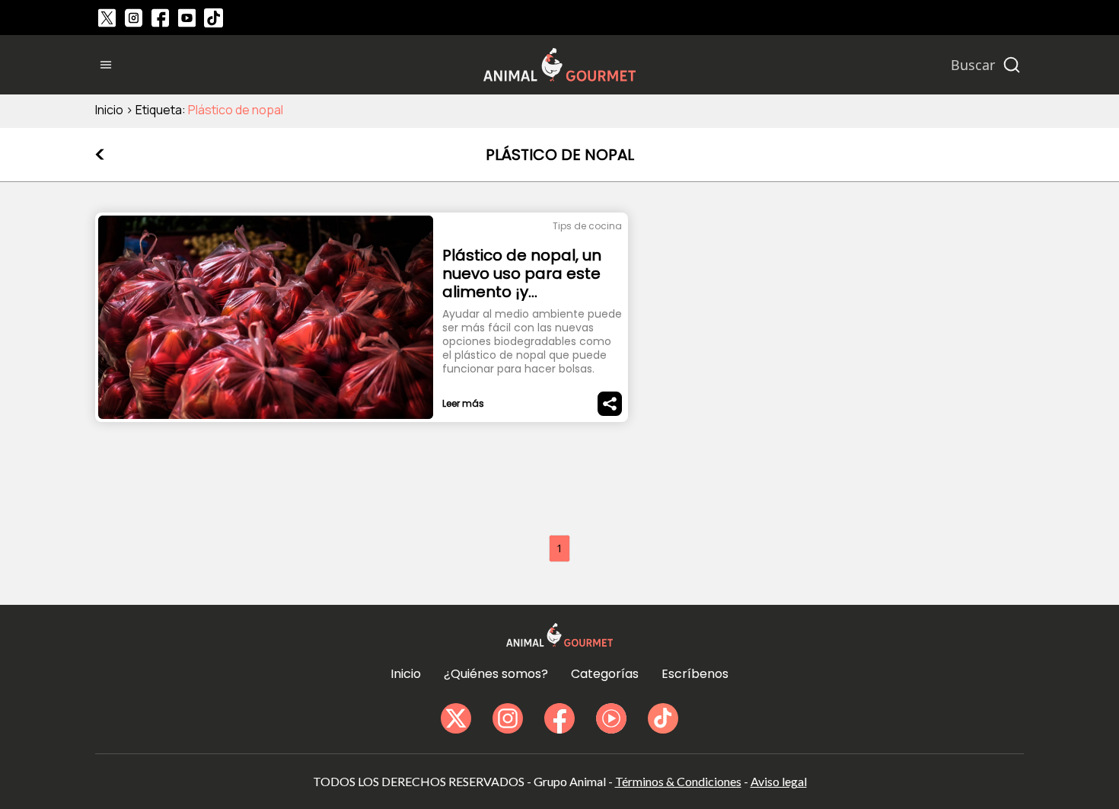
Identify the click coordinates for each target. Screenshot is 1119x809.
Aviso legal (779, 781)
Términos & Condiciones (678, 781)
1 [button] (559, 548)
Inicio (109, 109)
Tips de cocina (587, 225)
